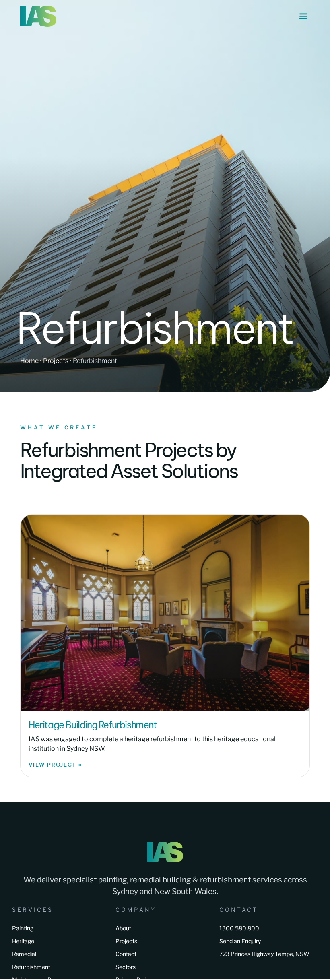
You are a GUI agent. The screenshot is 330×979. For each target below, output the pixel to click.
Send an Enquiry (240, 941)
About (123, 928)
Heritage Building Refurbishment (93, 725)
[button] (303, 16)
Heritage (23, 941)
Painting (22, 928)
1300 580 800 (239, 928)
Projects (55, 361)
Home (29, 361)
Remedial (24, 953)
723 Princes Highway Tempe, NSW (264, 953)
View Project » (55, 764)
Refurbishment (31, 966)
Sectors (126, 966)
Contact (126, 953)
